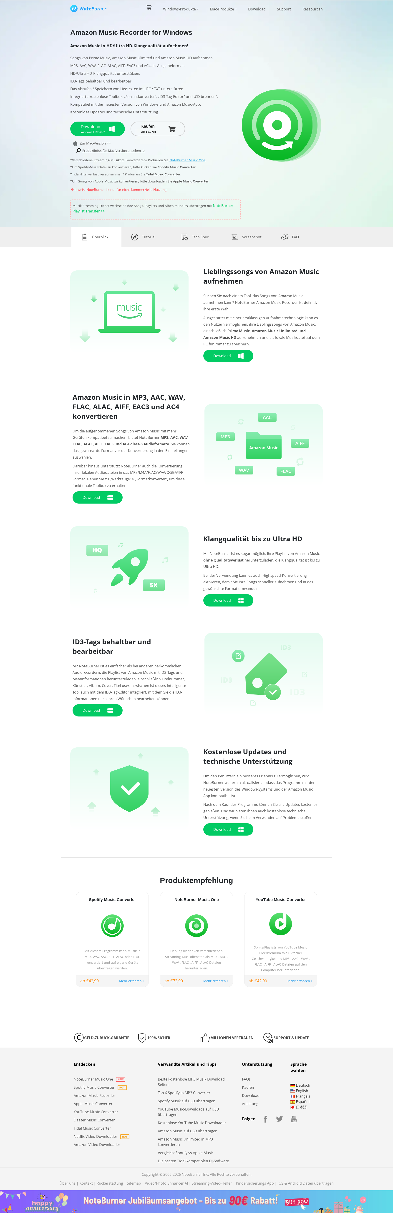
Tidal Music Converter (163, 174)
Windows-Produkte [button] (179, 9)
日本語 (301, 1107)
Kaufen (248, 1087)
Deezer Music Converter (94, 1120)
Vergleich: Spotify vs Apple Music (186, 1152)
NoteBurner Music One (187, 160)
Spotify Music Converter (177, 167)
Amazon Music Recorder (94, 1095)
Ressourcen (312, 9)
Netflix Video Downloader (96, 1136)
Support (284, 9)
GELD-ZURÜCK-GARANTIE (106, 1037)
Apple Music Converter (191, 181)
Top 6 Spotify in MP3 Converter (184, 1092)
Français (302, 1096)
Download (257, 9)
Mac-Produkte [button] (222, 9)
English (301, 1090)
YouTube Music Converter (96, 1111)
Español (302, 1101)
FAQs (246, 1079)
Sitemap (134, 1183)
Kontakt (86, 1183)
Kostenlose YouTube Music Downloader (192, 1122)
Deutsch (302, 1085)
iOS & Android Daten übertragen (306, 1183)
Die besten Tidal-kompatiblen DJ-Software (193, 1160)
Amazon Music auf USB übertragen (187, 1130)
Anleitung (250, 1103)
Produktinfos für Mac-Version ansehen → (113, 150)
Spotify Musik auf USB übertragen (186, 1100)
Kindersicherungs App (255, 1183)
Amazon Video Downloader (97, 1144)
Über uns (68, 1183)
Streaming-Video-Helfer (212, 1183)
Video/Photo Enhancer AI (166, 1183)
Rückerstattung (110, 1183)
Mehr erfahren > (131, 981)
